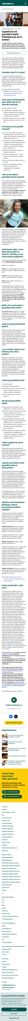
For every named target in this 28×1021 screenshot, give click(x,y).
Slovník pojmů (6, 964)
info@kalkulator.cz (8, 985)
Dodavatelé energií (8, 897)
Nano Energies (6, 913)
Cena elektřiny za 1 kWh (8, 812)
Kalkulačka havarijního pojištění (11, 865)
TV (2, 893)
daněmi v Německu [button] (11, 640)
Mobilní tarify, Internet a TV (9, 848)
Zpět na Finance (8, 9)
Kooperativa (5, 937)
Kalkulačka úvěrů (7, 885)
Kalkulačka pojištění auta (9, 868)
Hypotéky (4, 845)
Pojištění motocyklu (7, 828)
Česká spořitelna (7, 949)
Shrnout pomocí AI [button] (13, 53)
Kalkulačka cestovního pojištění (11, 882)
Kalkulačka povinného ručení (10, 863)
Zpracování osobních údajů (10, 975)
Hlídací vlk (5, 850)
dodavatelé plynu (8, 919)
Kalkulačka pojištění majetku (10, 874)
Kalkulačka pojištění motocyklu (11, 871)
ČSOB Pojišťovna (6, 928)
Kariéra (4, 961)
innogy (4, 908)
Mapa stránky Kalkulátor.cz (9, 969)
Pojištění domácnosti (8, 831)
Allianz (4, 926)
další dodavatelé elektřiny (10, 916)
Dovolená (4, 839)
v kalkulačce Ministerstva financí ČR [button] (11, 457)
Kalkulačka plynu (7, 860)
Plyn (3, 815)
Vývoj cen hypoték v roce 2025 (17, 756)
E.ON (3, 900)
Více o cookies (23, 1005)
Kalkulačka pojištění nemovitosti (11, 879)
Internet (4, 890)
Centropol (5, 911)
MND (3, 905)
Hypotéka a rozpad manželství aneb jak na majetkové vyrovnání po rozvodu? (17, 762)
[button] (25, 3)
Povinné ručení (6, 820)
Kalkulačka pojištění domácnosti (11, 876)
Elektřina (4, 809)
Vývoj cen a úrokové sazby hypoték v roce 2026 (15, 736)
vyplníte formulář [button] (10, 180)
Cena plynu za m (7, 817)
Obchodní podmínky (8, 972)
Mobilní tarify (5, 887)
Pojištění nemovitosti (8, 834)
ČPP (3, 939)
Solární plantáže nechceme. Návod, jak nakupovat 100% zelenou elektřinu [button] (14, 579)
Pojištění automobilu (8, 826)
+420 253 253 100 (8, 987)
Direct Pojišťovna (6, 931)
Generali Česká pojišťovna (9, 934)
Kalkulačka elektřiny (7, 857)
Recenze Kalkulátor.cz (8, 978)
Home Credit (5, 952)
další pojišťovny (7, 942)
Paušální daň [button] (5, 76)
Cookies (4, 967)
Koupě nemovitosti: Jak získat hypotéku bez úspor (17, 749)
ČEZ (3, 902)
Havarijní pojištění (7, 823)
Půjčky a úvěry (6, 842)
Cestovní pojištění (7, 837)
